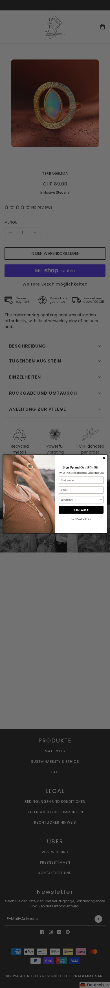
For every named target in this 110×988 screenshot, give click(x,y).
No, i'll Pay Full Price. (81, 519)
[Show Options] (101, 499)
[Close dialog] (104, 458)
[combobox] (80, 499)
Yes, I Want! (81, 510)
